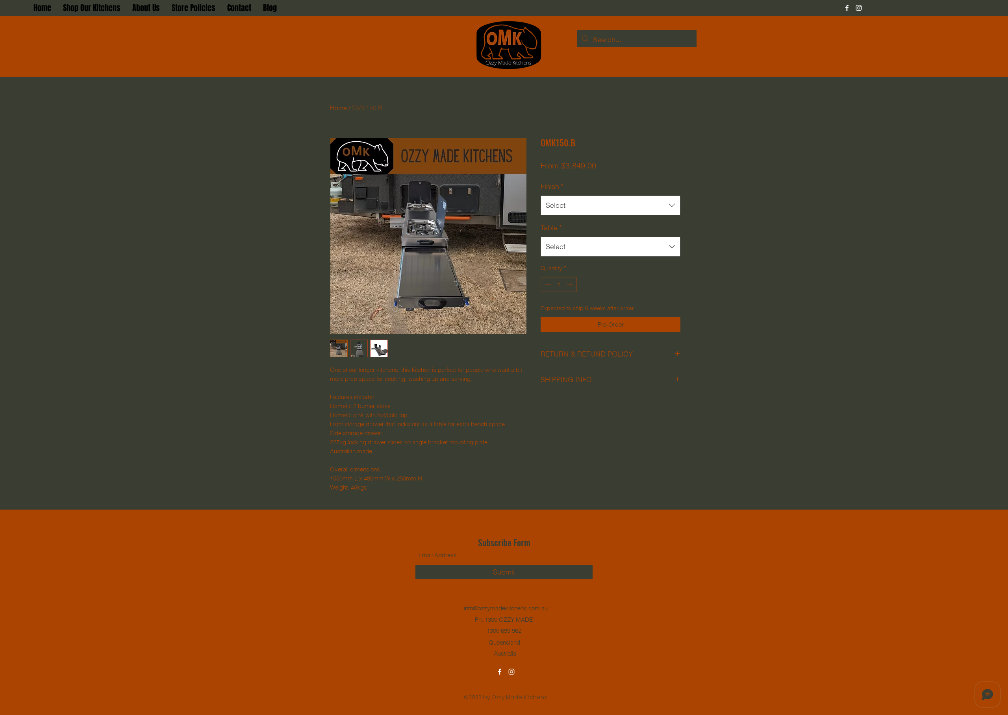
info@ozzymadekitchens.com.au (506, 608)
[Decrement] (547, 284)
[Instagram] (859, 8)
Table (551, 227)
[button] (971, 7)
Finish (552, 186)
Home (338, 108)
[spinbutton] (558, 284)
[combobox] (610, 205)
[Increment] (570, 284)
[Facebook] (847, 8)
